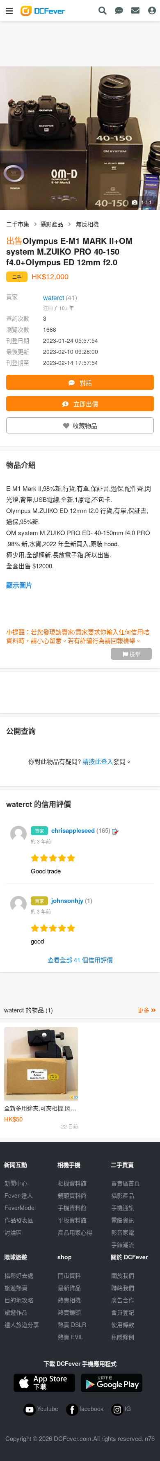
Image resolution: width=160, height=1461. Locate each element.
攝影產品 (51, 224)
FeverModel (20, 1207)
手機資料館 (72, 1207)
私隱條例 (122, 1337)
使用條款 (122, 1324)
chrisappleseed (80, 830)
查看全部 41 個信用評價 (80, 959)
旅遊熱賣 (16, 1287)
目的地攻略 (19, 1300)
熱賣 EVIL (70, 1337)
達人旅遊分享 (22, 1324)
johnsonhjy (71, 900)
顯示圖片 (19, 585)
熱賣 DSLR (72, 1324)
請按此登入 (97, 761)
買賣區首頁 (125, 1183)
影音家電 (122, 1232)
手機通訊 (122, 1207)
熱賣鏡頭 (69, 1312)
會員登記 (122, 1312)
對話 (85, 382)
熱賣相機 (69, 1300)
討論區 (13, 1232)
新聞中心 (16, 1183)
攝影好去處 (19, 1275)
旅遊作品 (16, 1312)
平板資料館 (72, 1220)
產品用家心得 (75, 1232)
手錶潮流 (122, 1244)
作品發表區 (19, 1220)
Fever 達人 (19, 1195)
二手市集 (17, 224)
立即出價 (85, 403)
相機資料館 (72, 1183)
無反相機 (87, 224)
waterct (60, 297)
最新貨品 (69, 1287)
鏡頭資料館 (72, 1195)
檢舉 (134, 654)
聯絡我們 (122, 1287)
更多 (144, 1010)
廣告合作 (122, 1300)
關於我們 (122, 1275)
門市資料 (69, 1275)
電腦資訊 (122, 1220)
